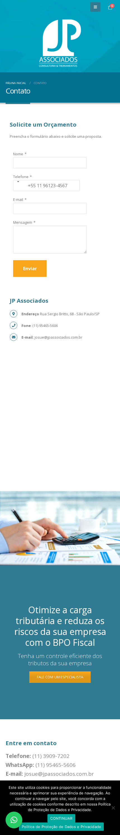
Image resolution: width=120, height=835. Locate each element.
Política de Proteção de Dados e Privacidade (61, 826)
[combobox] (15, 181)
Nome (18, 153)
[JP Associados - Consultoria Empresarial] (60, 43)
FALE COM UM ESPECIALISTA (60, 676)
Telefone (20, 176)
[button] (14, 820)
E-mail (18, 199)
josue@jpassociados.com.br (59, 773)
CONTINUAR (61, 818)
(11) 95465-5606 (55, 765)
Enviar (30, 268)
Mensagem (22, 222)
